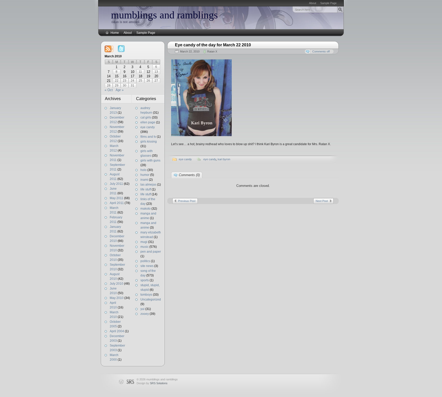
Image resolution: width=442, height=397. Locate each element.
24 (132, 80)
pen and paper (150, 251)
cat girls (145, 117)
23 (124, 80)
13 (156, 71)
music (144, 247)
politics (145, 261)
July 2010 (116, 283)
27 (156, 80)
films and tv (148, 136)
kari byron (224, 159)
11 (140, 71)
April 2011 (117, 203)
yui (142, 309)
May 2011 (116, 198)
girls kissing (148, 141)
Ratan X (212, 51)
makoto (145, 208)
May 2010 (117, 298)
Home (114, 33)
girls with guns (150, 160)
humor (144, 175)
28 (108, 85)
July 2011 (116, 184)
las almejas (148, 184)
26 (148, 80)
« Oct (109, 90)
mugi (143, 242)
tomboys (146, 294)
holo (143, 170)
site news (146, 266)
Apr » (120, 90)
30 (124, 85)
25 (140, 80)
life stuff (145, 189)
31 (132, 85)
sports (144, 280)
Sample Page (328, 3)
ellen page (147, 122)
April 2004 (117, 331)
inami (144, 179)
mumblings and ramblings (164, 15)
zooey (144, 314)
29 (116, 85)
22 (116, 80)
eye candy (147, 127)
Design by (152, 383)
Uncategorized (150, 299)
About (312, 3)
